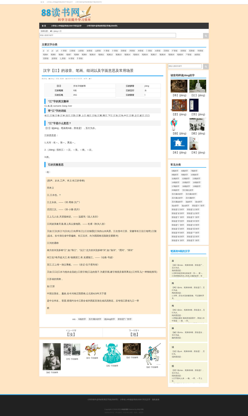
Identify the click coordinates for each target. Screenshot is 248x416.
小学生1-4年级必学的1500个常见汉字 (60, 2)
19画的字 (196, 186)
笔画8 (76, 54)
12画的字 (186, 179)
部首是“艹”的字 (193, 233)
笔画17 (154, 54)
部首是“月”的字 (178, 221)
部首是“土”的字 (193, 209)
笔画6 (61, 54)
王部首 (166, 51)
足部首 (54, 58)
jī (43, 51)
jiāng (56, 31)
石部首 (192, 51)
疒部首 (174, 51)
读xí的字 (198, 202)
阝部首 (80, 58)
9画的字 (184, 175)
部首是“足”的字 (193, 237)
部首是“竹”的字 (178, 233)
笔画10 (92, 54)
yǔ (57, 51)
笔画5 (53, 54)
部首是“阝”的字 (193, 240)
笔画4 (45, 54)
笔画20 (180, 54)
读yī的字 (175, 206)
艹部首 (188, 54)
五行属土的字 (187, 190)
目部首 (183, 51)
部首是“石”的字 (193, 229)
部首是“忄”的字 (178, 217)
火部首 (157, 51)
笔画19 (171, 54)
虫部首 (197, 54)
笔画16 (145, 54)
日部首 (123, 51)
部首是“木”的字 (193, 221)
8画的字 (175, 175)
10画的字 (194, 175)
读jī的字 (189, 202)
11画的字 (175, 179)
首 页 (42, 2)
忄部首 (106, 51)
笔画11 (101, 54)
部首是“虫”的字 (178, 237)
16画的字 (196, 182)
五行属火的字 (177, 198)
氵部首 (149, 51)
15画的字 (186, 182)
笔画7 (68, 54)
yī (52, 51)
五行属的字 (190, 198)
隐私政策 (155, 399)
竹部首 (200, 51)
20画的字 (175, 190)
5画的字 (175, 171)
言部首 (46, 58)
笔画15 (136, 54)
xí (48, 51)
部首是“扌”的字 (193, 217)
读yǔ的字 (185, 206)
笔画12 (110, 54)
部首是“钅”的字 (178, 240)
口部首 (72, 51)
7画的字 (194, 171)
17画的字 (175, 186)
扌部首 (115, 51)
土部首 (81, 51)
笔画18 (162, 54)
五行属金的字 (177, 202)
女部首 (89, 51)
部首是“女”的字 (178, 213)
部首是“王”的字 (178, 229)
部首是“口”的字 (178, 209)
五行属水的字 (95, 319)
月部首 (132, 51)
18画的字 (186, 186)
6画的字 (82, 319)
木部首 (140, 51)
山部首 (98, 51)
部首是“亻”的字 (198, 206)
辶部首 (63, 58)
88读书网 (140, 409)
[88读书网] (65, 6)
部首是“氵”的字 (124, 319)
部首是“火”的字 (193, 225)
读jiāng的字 (109, 319)
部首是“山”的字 (193, 213)
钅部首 (71, 58)
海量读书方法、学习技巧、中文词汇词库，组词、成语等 (124, 412)
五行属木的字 (177, 194)
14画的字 (175, 182)
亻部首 (64, 51)
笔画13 (118, 54)
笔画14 (127, 54)
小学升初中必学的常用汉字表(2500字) (88, 2)
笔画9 (84, 54)
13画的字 (196, 179)
